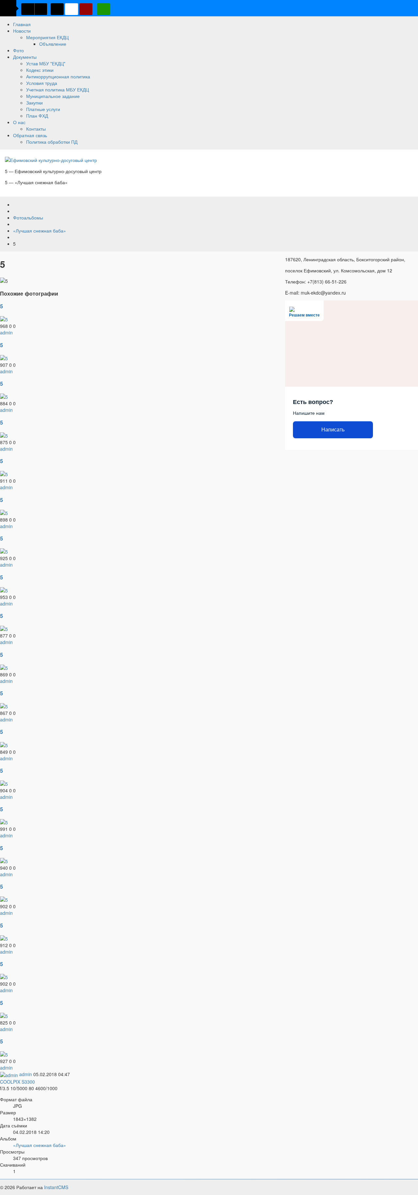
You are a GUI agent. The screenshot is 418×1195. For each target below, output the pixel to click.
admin (6, 332)
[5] (4, 318)
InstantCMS (56, 1187)
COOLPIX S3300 (17, 1081)
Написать (333, 429)
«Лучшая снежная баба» (39, 1145)
